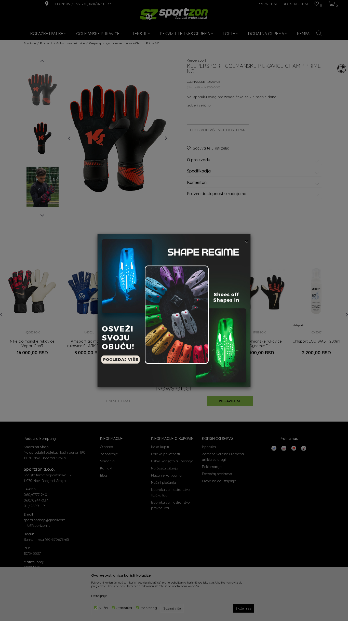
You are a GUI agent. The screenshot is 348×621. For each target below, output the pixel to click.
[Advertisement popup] (174, 310)
